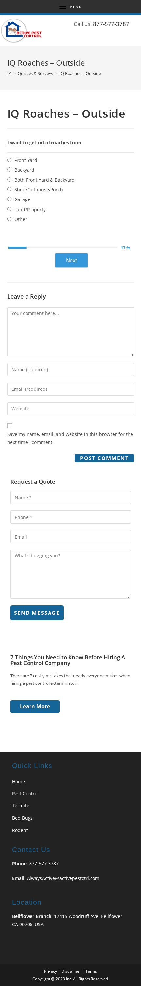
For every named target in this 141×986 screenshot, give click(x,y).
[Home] (9, 73)
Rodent (20, 830)
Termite (20, 806)
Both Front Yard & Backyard (44, 180)
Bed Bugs (22, 818)
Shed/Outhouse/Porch (38, 189)
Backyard (24, 170)
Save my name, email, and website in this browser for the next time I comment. (70, 438)
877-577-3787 (111, 23)
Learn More (35, 706)
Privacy (50, 971)
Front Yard (25, 160)
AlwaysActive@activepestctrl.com (63, 878)
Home (18, 781)
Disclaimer (71, 971)
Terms (91, 971)
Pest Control (25, 793)
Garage (22, 199)
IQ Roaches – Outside (80, 73)
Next (71, 260)
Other (20, 219)
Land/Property (30, 209)
